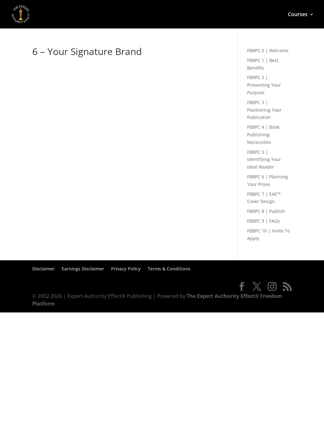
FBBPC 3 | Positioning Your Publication (264, 109)
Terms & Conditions (169, 269)
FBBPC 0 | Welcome (268, 50)
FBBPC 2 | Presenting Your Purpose (264, 85)
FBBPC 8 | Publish (266, 211)
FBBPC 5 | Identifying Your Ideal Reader (264, 159)
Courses (298, 15)
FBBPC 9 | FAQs (263, 221)
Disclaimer (43, 269)
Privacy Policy (126, 269)
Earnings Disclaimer (83, 269)
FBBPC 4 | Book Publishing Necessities (263, 134)
